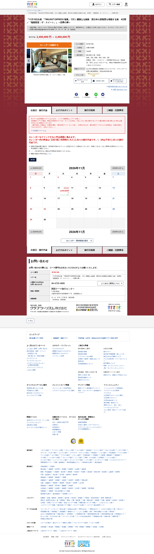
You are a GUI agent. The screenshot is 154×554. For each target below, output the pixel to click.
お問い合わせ (106, 537)
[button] (29, 60)
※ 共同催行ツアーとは (38, 130)
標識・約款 (55, 537)
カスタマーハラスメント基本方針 (89, 537)
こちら (49, 153)
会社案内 (46, 537)
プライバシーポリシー (68, 537)
